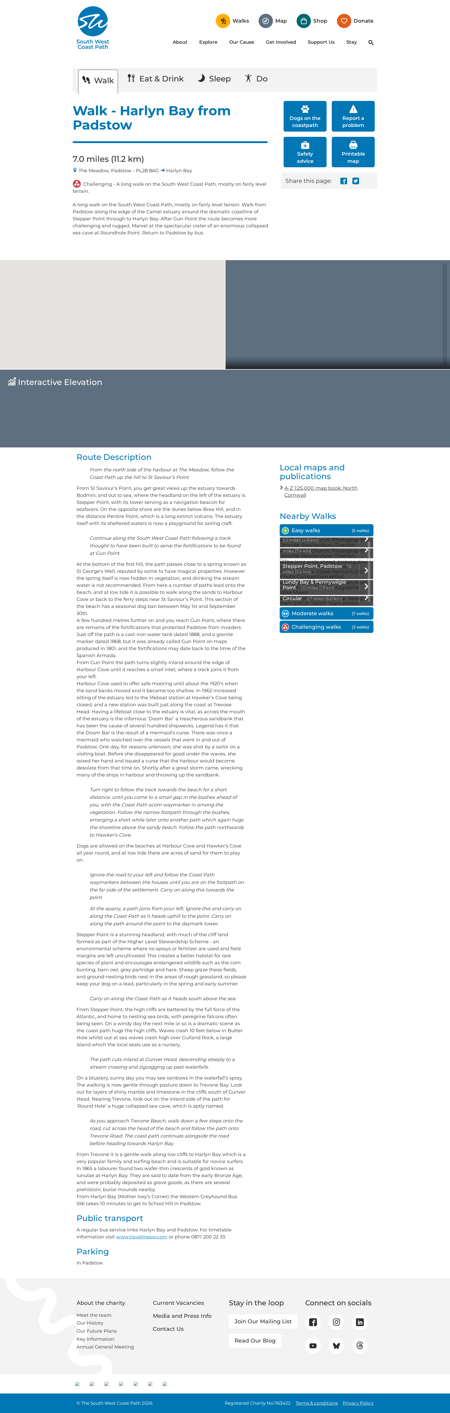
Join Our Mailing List (263, 1321)
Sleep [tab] (219, 79)
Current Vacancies (178, 1303)
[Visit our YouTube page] (313, 1346)
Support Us (321, 42)
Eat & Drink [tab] (160, 79)
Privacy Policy (358, 1403)
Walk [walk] (103, 80)
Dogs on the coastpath (305, 121)
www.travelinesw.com (141, 1237)
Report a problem (353, 121)
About (180, 42)
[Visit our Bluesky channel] (336, 1346)
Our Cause (241, 42)
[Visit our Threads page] (360, 1345)
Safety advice (305, 157)
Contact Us (168, 1329)
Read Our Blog (255, 1340)
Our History (90, 1323)
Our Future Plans (97, 1331)
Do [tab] (261, 79)
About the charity (101, 1303)
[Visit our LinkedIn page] (360, 1322)
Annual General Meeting (105, 1347)
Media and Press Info (182, 1316)
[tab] (326, 530)
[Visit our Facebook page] (313, 1322)
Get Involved (281, 42)
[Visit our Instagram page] (336, 1322)
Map (281, 21)
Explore (208, 42)
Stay (351, 42)
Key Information (95, 1339)
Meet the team (94, 1315)
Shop (320, 21)
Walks (241, 21)
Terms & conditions (317, 1403)
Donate (363, 21)
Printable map (353, 157)
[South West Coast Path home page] (93, 27)
